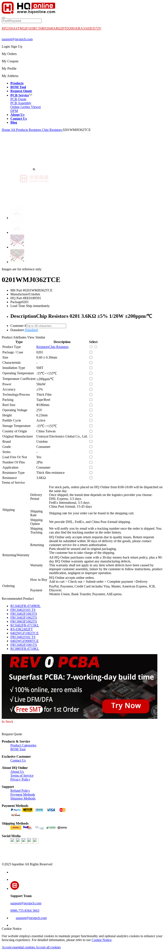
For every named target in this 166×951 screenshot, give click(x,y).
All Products (19, 130)
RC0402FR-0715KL (24, 625)
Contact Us (18, 760)
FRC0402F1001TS (23, 645)
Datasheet (31, 330)
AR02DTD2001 (64, 28)
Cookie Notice (102, 940)
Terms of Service (22, 775)
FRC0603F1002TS (23, 621)
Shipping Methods (22, 798)
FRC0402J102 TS (22, 637)
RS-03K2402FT (21, 629)
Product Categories (23, 745)
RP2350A (9, 28)
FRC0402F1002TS (23, 617)
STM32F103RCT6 (29, 28)
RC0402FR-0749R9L (25, 606)
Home (6, 130)
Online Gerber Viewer (25, 107)
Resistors (35, 130)
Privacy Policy (20, 779)
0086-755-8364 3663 (24, 910)
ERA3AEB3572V (88, 28)
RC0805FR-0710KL (24, 648)
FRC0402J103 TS (22, 610)
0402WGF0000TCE (24, 641)
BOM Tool (18, 749)
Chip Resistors (52, 130)
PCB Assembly (20, 103)
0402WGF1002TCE (24, 633)
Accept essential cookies (19, 947)
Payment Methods (22, 794)
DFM (14, 111)
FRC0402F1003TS (23, 614)
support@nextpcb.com (17, 39)
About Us (17, 771)
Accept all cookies (48, 947)
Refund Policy (20, 790)
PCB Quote (18, 99)
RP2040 (47, 28)
